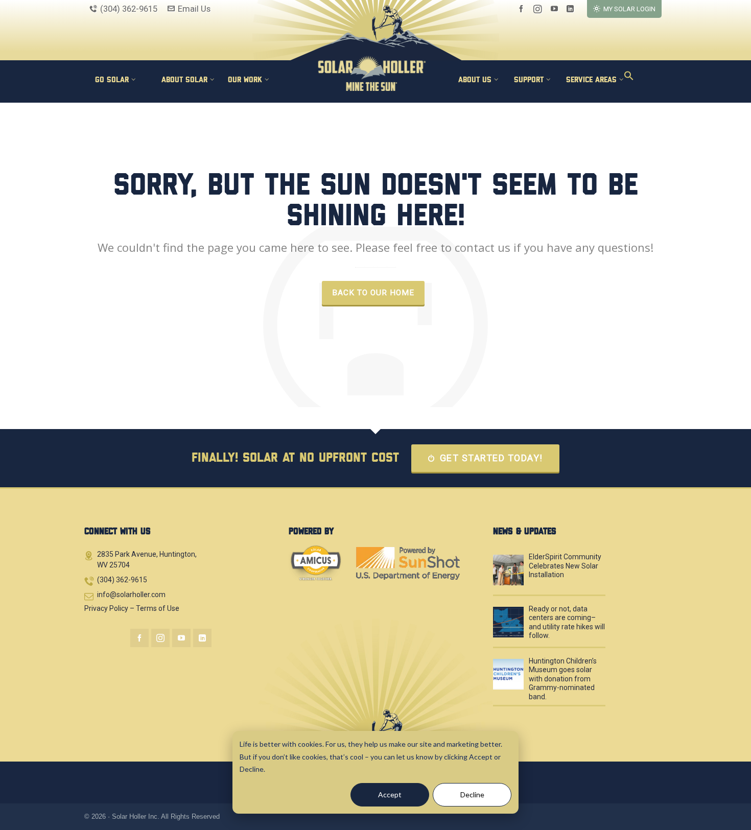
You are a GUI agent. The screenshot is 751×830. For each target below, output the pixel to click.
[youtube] (556, 9)
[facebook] (523, 9)
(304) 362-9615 (128, 9)
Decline (472, 794)
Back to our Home (373, 292)
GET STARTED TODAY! (491, 458)
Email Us (194, 9)
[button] (625, 79)
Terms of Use (157, 608)
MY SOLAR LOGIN (629, 9)
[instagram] (539, 9)
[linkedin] (572, 9)
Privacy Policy (106, 608)
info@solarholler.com (131, 594)
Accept (390, 794)
